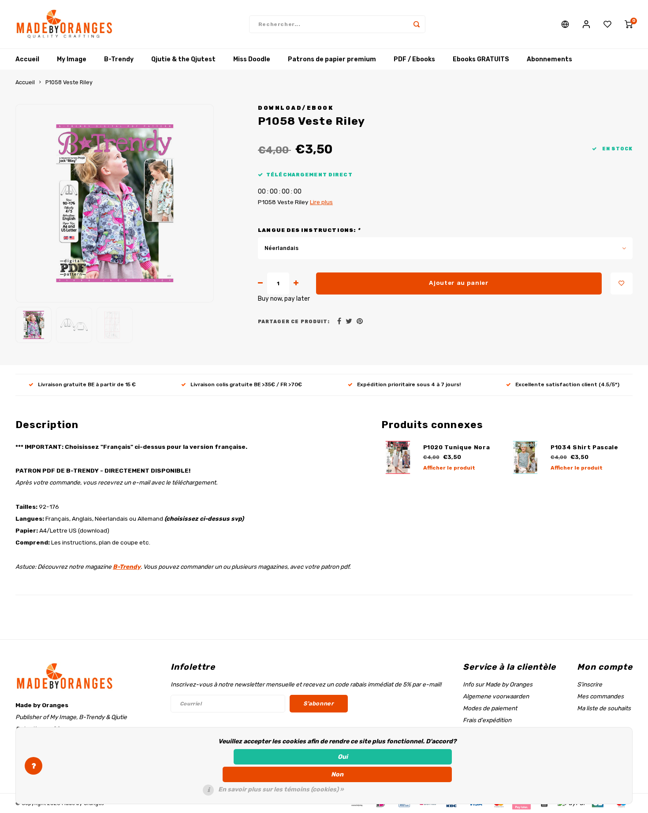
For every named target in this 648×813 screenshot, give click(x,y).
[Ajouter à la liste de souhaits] (622, 283)
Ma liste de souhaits (604, 708)
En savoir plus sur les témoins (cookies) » (281, 789)
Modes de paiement (490, 708)
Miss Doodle (251, 59)
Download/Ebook (295, 107)
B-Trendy (119, 59)
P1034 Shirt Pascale (584, 447)
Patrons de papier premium (332, 59)
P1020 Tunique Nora (456, 447)
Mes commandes (600, 696)
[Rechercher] (416, 24)
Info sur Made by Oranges (498, 684)
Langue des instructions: (309, 230)
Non (337, 774)
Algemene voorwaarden (496, 696)
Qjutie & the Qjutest (183, 59)
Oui (343, 757)
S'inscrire (589, 684)
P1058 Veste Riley (69, 82)
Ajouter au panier (458, 283)
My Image (71, 59)
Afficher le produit (449, 468)
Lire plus (321, 201)
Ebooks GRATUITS (481, 59)
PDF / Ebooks (414, 59)
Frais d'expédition (487, 719)
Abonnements (549, 59)
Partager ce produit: (294, 321)
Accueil (27, 59)
